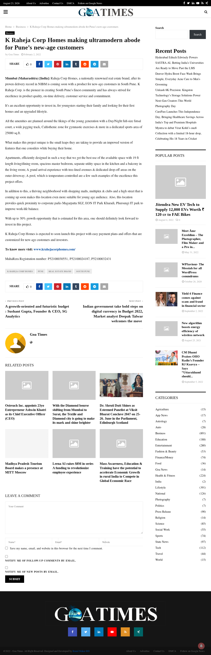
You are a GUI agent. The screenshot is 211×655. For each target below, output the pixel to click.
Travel (159, 554)
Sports (159, 536)
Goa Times (13, 54)
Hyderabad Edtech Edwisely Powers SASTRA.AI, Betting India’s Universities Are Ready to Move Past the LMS (179, 62)
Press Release (163, 511)
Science (159, 523)
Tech (158, 548)
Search (159, 28)
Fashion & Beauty (165, 451)
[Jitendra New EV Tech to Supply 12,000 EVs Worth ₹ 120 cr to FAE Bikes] (180, 182)
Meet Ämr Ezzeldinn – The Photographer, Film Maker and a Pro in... (193, 238)
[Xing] (138, 631)
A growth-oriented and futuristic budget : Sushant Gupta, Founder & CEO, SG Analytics (37, 311)
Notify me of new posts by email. (32, 572)
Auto (158, 427)
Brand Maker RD (81, 651)
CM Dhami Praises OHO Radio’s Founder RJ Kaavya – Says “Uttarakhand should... (193, 364)
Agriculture (162, 409)
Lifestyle (160, 487)
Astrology (161, 421)
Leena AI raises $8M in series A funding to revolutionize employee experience (73, 468)
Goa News (161, 469)
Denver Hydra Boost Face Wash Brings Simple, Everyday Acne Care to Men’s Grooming (178, 79)
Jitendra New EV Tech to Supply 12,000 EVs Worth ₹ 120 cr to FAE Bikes (179, 209)
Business (10, 33)
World (159, 560)
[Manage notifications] (201, 646)
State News (161, 542)
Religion (160, 517)
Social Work (162, 529)
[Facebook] (72, 631)
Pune (40, 271)
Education (161, 439)
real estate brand (60, 271)
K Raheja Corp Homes (20, 271)
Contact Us (57, 3)
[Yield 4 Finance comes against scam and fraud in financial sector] (166, 299)
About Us (31, 3)
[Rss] (125, 631)
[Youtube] (112, 631)
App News (161, 415)
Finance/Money (164, 457)
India (158, 481)
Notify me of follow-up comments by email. (40, 560)
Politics (159, 505)
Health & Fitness (165, 475)
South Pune (83, 271)
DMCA (70, 3)
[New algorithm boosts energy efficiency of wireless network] (166, 328)
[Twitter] (85, 631)
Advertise (44, 3)
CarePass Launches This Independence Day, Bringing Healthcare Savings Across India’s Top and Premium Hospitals (179, 117)
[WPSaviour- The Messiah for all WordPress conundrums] (166, 269)
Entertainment (163, 445)
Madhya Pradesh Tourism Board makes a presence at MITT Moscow (24, 468)
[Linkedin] (98, 631)
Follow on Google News (90, 3)
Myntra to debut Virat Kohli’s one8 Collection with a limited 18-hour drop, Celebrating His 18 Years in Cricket (178, 133)
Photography (162, 499)
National (160, 493)
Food (158, 463)
